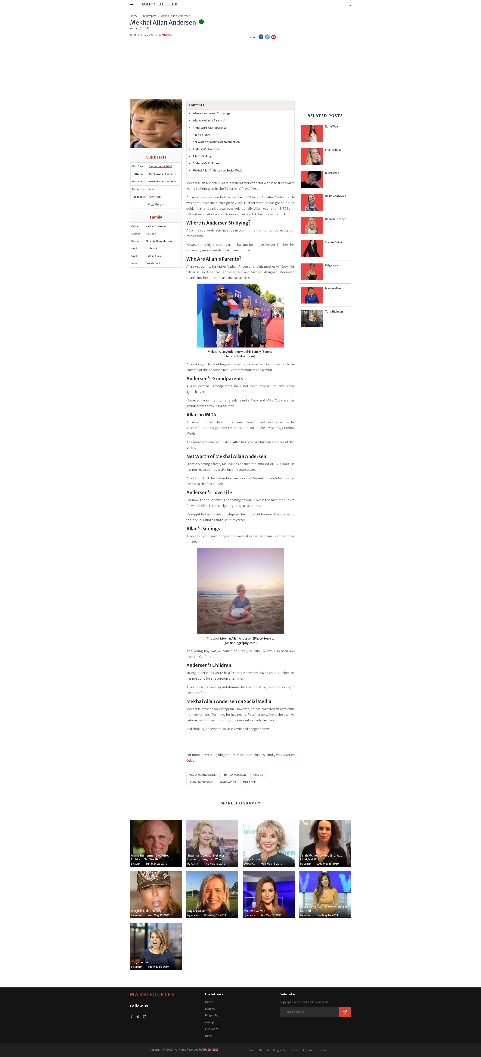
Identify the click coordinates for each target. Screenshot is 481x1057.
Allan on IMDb (201, 135)
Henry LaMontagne (201, 782)
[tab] (240, 105)
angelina (167, 35)
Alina (137, 864)
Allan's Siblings (203, 156)
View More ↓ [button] (156, 204)
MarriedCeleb (152, 994)
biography (149, 16)
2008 (169, 166)
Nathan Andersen (235, 774)
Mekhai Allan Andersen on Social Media (218, 170)
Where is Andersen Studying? (211, 113)
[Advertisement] (240, 69)
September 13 (157, 166)
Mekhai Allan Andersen (203, 774)
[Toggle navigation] (134, 4)
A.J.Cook (258, 774)
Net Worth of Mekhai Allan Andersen (216, 142)
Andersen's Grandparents (209, 127)
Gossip (209, 1022)
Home (209, 1002)
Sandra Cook (228, 782)
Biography (211, 1015)
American (155, 196)
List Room (211, 1029)
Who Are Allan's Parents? (209, 120)
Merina (194, 864)
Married (160, 4)
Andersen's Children (206, 163)
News (208, 1035)
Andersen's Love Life (206, 149)
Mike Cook (249, 782)
